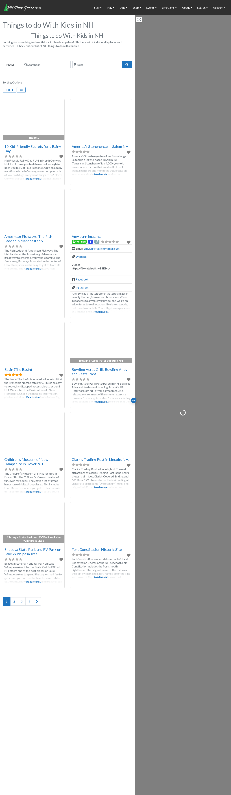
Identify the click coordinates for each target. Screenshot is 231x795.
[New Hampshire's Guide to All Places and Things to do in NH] (23, 7)
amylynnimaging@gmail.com (101, 248)
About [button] (186, 7)
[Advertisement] (67, 649)
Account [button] (218, 7)
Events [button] (150, 7)
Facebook (82, 279)
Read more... (33, 178)
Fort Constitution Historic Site (97, 549)
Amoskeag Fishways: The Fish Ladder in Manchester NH (28, 238)
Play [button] (109, 7)
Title (9, 89)
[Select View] (21, 90)
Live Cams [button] (168, 7)
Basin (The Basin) (18, 369)
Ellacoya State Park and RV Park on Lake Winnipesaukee (32, 551)
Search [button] (201, 7)
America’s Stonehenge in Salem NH (100, 146)
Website (81, 256)
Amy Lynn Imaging (86, 236)
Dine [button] (122, 7)
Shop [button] (136, 7)
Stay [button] (96, 7)
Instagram (82, 287)
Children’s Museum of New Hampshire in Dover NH (26, 461)
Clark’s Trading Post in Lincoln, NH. (100, 459)
